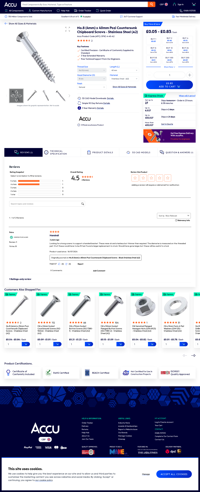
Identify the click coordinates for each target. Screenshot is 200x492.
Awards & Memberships (127, 426)
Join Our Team (88, 439)
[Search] (151, 4)
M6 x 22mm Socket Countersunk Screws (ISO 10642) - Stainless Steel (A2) (49, 329)
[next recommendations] (193, 355)
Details (110, 98)
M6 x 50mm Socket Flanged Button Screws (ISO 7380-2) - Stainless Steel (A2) (111, 329)
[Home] (45, 428)
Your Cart (158, 425)
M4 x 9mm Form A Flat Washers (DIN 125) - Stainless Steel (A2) (174, 328)
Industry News (124, 423)
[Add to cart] (26, 344)
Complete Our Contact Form (166, 436)
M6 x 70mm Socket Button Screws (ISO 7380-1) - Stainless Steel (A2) (81, 328)
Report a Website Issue (127, 429)
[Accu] (10, 4)
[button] (68, 29)
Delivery (85, 426)
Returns (85, 429)
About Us (86, 436)
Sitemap (121, 439)
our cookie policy (44, 480)
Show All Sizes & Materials (22, 23)
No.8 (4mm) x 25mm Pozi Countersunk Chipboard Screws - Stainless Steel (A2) (17, 329)
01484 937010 (190, 10)
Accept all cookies (174, 474)
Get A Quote (167, 124)
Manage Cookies (125, 436)
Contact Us (159, 439)
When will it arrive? (187, 95)
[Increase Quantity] (149, 75)
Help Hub (85, 432)
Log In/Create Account (164, 422)
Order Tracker (87, 423)
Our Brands (122, 432)
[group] (38, 56)
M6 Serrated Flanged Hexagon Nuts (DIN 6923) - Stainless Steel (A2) (144, 328)
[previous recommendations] (185, 355)
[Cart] (194, 4)
